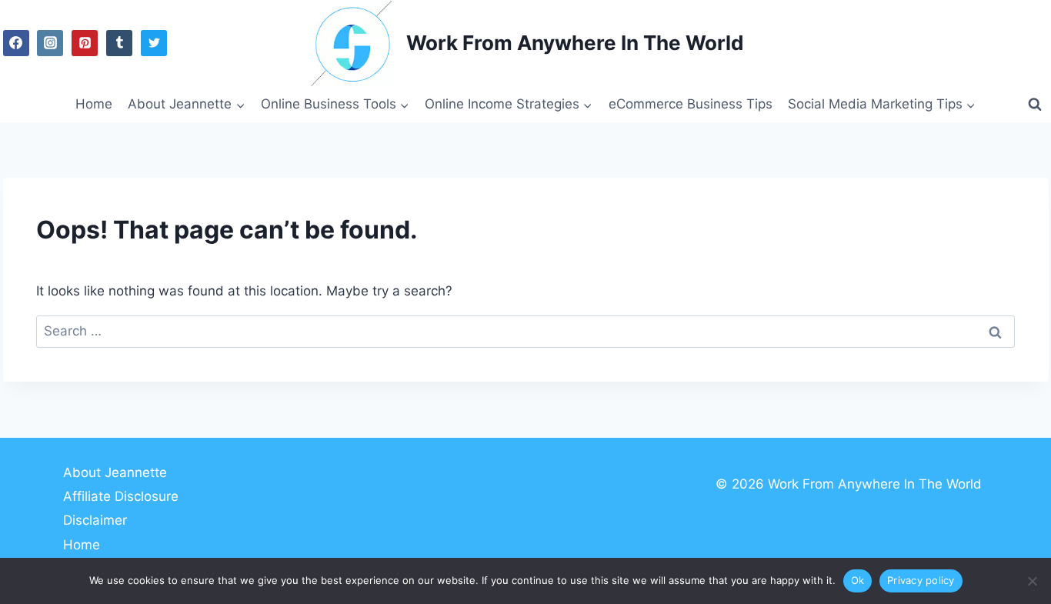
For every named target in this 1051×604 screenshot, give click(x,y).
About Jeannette (115, 472)
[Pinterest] (85, 43)
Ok (858, 580)
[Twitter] (154, 43)
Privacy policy (921, 580)
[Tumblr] (119, 43)
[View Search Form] (1035, 104)
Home (93, 104)
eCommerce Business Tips (690, 104)
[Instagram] (50, 43)
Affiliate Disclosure (121, 496)
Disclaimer (95, 520)
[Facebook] (16, 43)
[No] (1031, 581)
